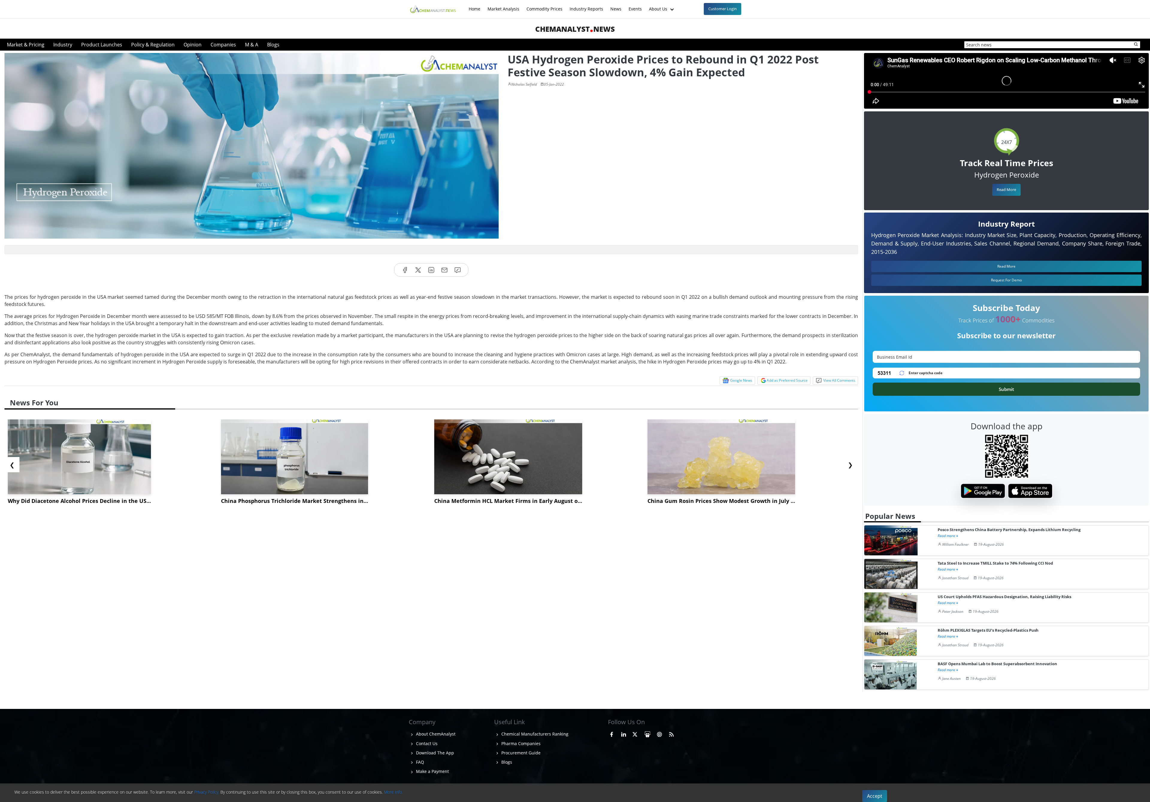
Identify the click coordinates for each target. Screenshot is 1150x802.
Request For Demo (1006, 280)
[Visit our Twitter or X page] (634, 733)
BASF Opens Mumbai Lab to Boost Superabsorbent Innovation (997, 664)
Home (474, 6)
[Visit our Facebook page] (612, 733)
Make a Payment (432, 771)
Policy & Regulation (153, 44)
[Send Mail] (444, 270)
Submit (1006, 389)
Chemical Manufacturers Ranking (534, 734)
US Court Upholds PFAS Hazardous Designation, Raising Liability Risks (1004, 597)
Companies (223, 44)
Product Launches (101, 44)
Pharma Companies (520, 743)
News (615, 6)
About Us (658, 6)
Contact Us (426, 743)
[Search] (1136, 44)
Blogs (273, 44)
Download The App (434, 753)
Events (635, 6)
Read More (1006, 189)
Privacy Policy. (206, 792)
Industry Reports (586, 6)
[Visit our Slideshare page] (647, 733)
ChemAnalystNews (575, 29)
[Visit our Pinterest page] (659, 733)
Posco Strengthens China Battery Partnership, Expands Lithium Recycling (1009, 529)
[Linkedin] (431, 270)
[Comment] (457, 270)
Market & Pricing (25, 44)
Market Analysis (503, 6)
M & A (251, 44)
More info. (393, 792)
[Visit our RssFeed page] (671, 733)
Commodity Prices (544, 6)
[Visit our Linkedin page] (624, 733)
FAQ (419, 762)
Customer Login (722, 8)
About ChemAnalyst (435, 734)
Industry (62, 44)
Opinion (193, 44)
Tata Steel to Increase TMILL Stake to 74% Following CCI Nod (995, 563)
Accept (874, 796)
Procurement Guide (520, 753)
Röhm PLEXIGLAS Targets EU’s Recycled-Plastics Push (988, 630)
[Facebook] (404, 270)
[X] (418, 270)
